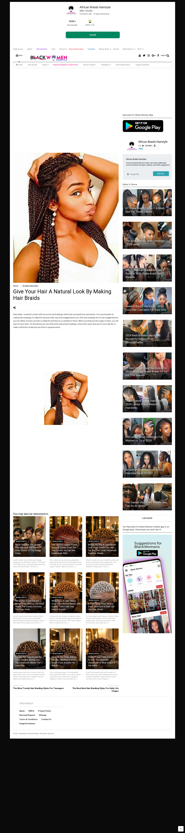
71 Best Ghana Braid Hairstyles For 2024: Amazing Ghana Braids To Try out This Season (146, 371)
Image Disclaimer (142, 65)
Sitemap (42, 715)
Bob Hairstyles (41, 49)
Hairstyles (105, 65)
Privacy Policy (44, 711)
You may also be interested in (30, 514)
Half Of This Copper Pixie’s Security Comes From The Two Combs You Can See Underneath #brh (64, 548)
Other (139, 49)
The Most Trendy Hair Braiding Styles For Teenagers (38, 688)
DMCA (31, 711)
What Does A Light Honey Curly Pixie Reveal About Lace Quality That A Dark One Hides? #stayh (66, 605)
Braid (45, 65)
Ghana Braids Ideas (76, 49)
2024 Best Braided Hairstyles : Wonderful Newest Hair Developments (143, 339)
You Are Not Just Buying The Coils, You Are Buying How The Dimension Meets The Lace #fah (28, 661)
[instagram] (148, 55)
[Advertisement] (92, 91)
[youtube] (140, 55)
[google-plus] (153, 55)
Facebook (91, 49)
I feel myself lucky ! (123, 65)
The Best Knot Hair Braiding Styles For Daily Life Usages (95, 689)
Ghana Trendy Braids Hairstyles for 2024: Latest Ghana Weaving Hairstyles (145, 404)
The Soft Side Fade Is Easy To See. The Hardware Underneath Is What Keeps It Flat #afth (101, 661)
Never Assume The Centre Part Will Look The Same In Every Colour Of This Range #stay (28, 548)
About (22, 711)
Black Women (128, 49)
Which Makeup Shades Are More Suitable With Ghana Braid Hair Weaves (144, 273)
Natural (62, 49)
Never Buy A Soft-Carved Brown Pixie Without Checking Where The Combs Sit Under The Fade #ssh (29, 605)
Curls (53, 49)
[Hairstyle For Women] (47, 60)
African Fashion (89, 65)
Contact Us (46, 719)
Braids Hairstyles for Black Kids (65, 65)
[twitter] (144, 55)
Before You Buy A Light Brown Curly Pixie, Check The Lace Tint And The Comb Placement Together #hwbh (102, 548)
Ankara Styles (104, 49)
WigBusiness (18, 49)
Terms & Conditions (28, 719)
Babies (29, 49)
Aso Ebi (116, 49)
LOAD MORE (147, 518)
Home (20, 65)
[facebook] (158, 55)
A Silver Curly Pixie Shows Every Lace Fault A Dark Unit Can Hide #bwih (101, 606)
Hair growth (32, 65)
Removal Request (27, 715)
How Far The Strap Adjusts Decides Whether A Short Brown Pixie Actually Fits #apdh (64, 661)
